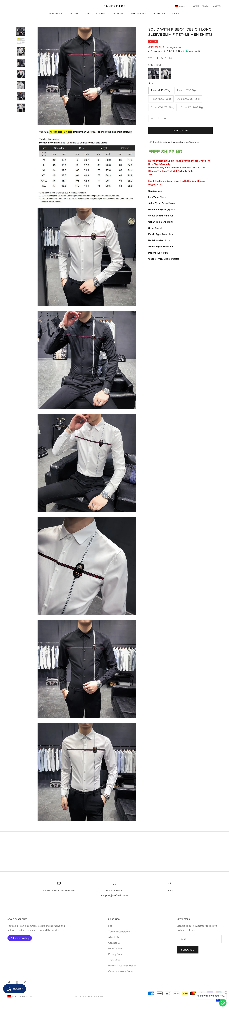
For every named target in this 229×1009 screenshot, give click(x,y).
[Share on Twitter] (162, 58)
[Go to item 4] (20, 62)
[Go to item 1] (20, 31)
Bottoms (101, 13)
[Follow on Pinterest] (25, 982)
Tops (87, 13)
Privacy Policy (116, 954)
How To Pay (115, 948)
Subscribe (187, 949)
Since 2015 (98, 996)
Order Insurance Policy (121, 971)
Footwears (118, 13)
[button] (180, 51)
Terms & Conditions (119, 931)
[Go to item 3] (20, 51)
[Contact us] (223, 1003)
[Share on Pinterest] (166, 58)
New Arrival (56, 13)
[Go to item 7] (20, 96)
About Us (113, 937)
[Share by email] (170, 58)
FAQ (170, 890)
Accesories (159, 13)
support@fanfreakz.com (114, 895)
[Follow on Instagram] (17, 982)
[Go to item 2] (20, 41)
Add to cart (180, 130)
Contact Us (114, 943)
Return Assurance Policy (122, 965)
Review (176, 13)
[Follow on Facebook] (9, 982)
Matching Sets (139, 13)
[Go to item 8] (20, 107)
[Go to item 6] (20, 85)
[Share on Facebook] (157, 58)
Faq (110, 926)
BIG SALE (74, 13)
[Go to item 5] (20, 74)
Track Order (114, 960)
